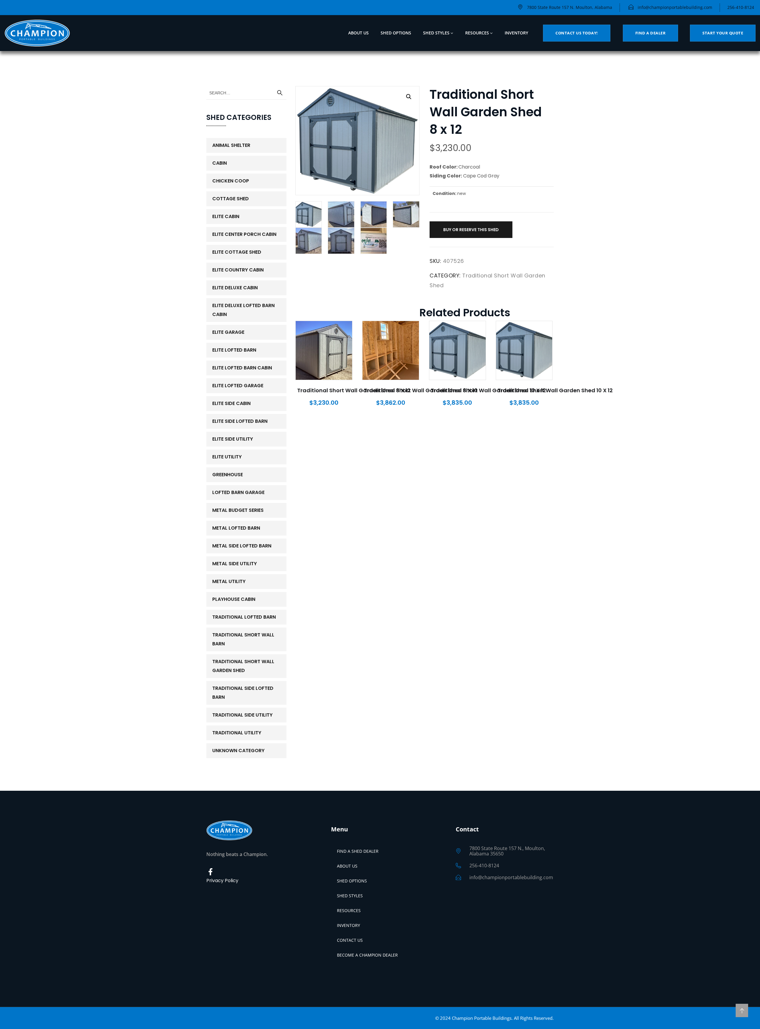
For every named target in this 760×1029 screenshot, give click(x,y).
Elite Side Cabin (231, 403)
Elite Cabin (225, 216)
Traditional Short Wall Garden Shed (243, 666)
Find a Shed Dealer (358, 851)
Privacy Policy (222, 880)
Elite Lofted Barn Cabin (242, 367)
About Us (358, 33)
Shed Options (396, 33)
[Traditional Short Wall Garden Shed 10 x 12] (457, 350)
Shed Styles (436, 33)
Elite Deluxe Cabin (235, 287)
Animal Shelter (231, 145)
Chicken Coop (230, 180)
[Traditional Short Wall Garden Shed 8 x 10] (390, 350)
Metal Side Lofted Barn (241, 545)
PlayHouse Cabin (233, 599)
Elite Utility (227, 456)
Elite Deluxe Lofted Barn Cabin (243, 310)
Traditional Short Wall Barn (243, 639)
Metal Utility (229, 581)
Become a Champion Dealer (367, 955)
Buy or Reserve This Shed (471, 230)
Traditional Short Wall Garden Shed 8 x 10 (421, 390)
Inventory (516, 33)
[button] (409, 97)
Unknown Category (238, 750)
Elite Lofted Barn (234, 350)
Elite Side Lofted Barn (239, 421)
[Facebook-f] (210, 872)
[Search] (279, 93)
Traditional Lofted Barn (244, 617)
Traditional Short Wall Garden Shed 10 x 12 (488, 390)
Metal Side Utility (234, 563)
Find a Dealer (650, 33)
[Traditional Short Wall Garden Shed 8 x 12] (323, 350)
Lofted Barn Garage (238, 492)
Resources (477, 33)
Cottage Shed (230, 198)
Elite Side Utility (232, 439)
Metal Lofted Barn (236, 528)
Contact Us (350, 940)
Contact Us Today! (576, 33)
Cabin (219, 163)
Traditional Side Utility (242, 715)
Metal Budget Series (238, 510)
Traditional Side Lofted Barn (242, 693)
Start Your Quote (722, 33)
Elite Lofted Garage (237, 385)
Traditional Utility (236, 732)
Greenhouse (227, 474)
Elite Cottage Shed (236, 252)
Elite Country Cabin (238, 269)
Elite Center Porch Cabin (244, 234)
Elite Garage (228, 332)
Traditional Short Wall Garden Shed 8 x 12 (354, 390)
